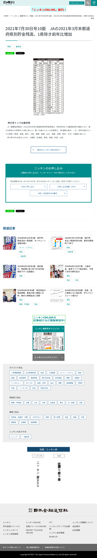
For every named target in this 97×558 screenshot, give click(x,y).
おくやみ (29, 383)
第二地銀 (57, 417)
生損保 (23, 422)
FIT (50, 522)
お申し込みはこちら (76, 3)
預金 (31, 16)
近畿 (27, 402)
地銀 (47, 417)
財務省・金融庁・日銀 (19, 417)
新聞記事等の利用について (55, 547)
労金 (82, 417)
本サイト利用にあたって (12, 547)
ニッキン (7, 522)
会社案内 (76, 526)
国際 (68, 378)
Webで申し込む (28, 186)
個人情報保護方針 (33, 547)
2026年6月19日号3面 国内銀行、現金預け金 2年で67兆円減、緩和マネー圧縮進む (31, 269)
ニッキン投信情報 (10, 533)
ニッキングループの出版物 (59, 527)
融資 (13, 378)
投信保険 (22, 378)
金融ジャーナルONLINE (36, 526)
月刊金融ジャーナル (11, 526)
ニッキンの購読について (82, 522)
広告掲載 (76, 530)
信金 (68, 280)
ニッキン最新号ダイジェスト (47, 328)
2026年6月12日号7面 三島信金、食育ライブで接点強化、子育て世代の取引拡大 (79, 269)
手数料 (80, 383)
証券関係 (34, 422)
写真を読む (44, 388)
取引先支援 (46, 378)
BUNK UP (53, 536)
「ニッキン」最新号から (19, 16)
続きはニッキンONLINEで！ (49, 149)
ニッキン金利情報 (56, 532)
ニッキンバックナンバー (46, 357)
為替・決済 (41, 383)
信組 (74, 417)
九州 (35, 402)
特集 (60, 383)
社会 (52, 383)
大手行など (37, 417)
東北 (61, 402)
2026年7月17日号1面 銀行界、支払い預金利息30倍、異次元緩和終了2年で (79, 240)
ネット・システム (26, 247)
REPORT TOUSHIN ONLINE (34, 531)
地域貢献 (58, 378)
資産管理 (34, 378)
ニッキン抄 (23, 388)
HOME (6, 16)
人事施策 (52, 372)
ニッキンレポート (10, 530)
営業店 (76, 378)
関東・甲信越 (24, 304)
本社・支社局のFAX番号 (47, 193)
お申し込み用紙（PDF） (67, 186)
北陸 (80, 402)
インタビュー (16, 383)
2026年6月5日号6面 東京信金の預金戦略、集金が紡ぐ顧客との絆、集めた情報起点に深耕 (31, 293)
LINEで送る (10, 53)
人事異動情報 (16, 372)
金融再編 (69, 383)
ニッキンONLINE (33, 522)
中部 (76, 280)
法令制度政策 (31, 372)
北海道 (52, 402)
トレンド (14, 437)
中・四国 (71, 402)
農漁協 (18, 46)
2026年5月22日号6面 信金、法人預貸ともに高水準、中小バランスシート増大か (79, 293)
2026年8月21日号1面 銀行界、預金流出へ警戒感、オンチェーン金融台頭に (31, 240)
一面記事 (22, 256)
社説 (34, 388)
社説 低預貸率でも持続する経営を (59, 469)
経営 (42, 372)
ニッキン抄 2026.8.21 (38, 473)
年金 (13, 388)
